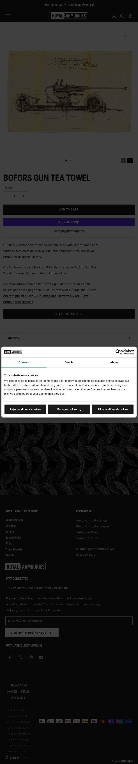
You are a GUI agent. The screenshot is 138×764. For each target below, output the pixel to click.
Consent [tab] (24, 362)
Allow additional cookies (112, 409)
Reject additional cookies (25, 409)
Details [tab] (69, 362)
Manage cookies (67, 409)
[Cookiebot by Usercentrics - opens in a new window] (118, 352)
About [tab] (114, 362)
